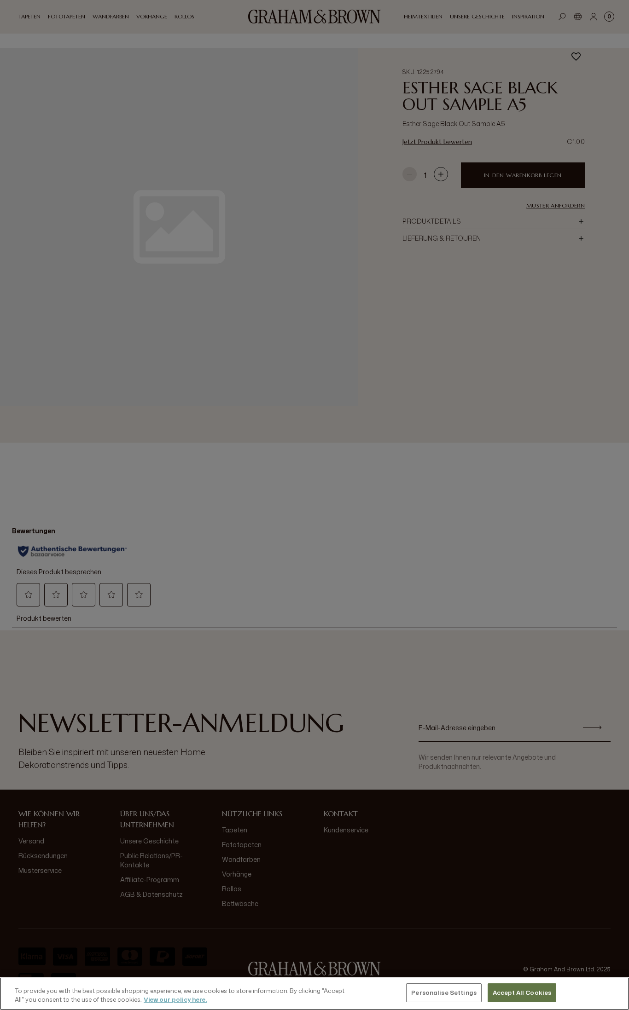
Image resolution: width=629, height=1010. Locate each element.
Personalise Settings (444, 992)
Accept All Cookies (522, 992)
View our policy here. (175, 1000)
